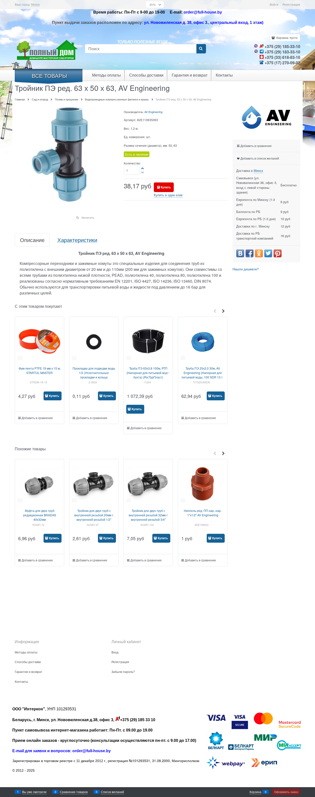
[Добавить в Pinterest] (278, 253)
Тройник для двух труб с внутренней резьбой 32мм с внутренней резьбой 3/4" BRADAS (148, 517)
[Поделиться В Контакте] (240, 253)
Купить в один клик (168, 195)
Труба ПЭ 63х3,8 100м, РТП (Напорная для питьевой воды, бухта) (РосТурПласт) (148, 372)
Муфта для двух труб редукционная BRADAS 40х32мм (39, 514)
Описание (32, 240)
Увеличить (87, 217)
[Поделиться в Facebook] (249, 253)
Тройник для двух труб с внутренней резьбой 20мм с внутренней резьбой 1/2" (93, 514)
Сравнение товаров (74, 792)
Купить (166, 187)
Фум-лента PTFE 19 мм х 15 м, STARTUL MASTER (40, 370)
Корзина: (287, 37)
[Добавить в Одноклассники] (259, 253)
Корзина (255, 792)
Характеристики (77, 240)
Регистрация (291, 4)
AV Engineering (153, 112)
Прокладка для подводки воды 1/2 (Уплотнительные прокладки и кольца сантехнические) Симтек (94, 375)
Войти (274, 4)
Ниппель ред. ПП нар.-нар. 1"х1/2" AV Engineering (202, 512)
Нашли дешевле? (246, 269)
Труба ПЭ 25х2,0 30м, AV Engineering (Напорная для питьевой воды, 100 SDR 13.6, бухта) (203, 375)
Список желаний (112, 792)
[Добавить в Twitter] (268, 253)
